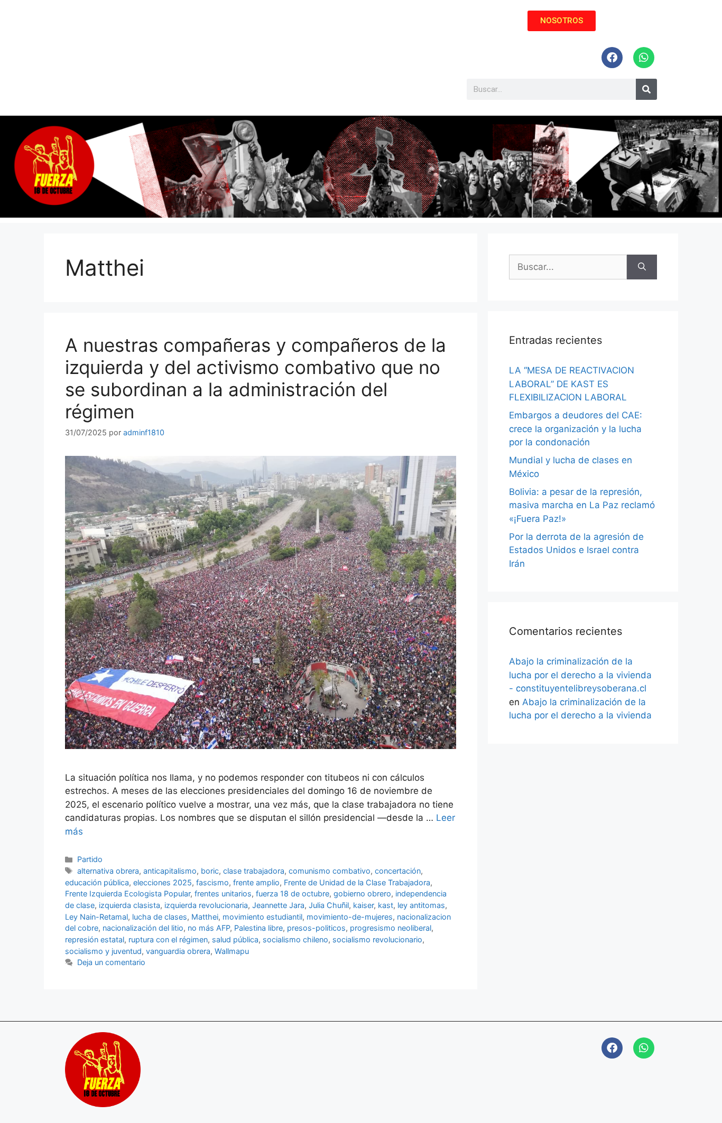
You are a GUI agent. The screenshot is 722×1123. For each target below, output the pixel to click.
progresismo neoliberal (390, 927)
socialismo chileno (295, 939)
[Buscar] (642, 267)
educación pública (97, 882)
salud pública (235, 939)
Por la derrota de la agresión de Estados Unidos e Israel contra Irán (576, 550)
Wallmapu (232, 951)
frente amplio (256, 882)
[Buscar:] (568, 267)
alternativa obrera (108, 870)
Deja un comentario (111, 962)
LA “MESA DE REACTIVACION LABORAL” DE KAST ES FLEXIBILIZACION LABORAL (571, 384)
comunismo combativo (330, 870)
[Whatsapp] (643, 57)
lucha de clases (159, 916)
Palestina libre (258, 927)
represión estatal (94, 939)
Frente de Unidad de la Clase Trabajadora (357, 882)
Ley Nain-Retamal (96, 916)
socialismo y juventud (103, 951)
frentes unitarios (223, 893)
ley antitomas (421, 905)
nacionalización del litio (143, 927)
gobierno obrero (362, 893)
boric (210, 870)
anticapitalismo (170, 870)
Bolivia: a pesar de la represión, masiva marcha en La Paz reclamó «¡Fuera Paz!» (582, 505)
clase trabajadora (253, 870)
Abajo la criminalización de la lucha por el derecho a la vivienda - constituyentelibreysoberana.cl (580, 675)
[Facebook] (612, 57)
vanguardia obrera (178, 951)
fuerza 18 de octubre (292, 893)
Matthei (204, 916)
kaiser (363, 905)
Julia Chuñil (329, 905)
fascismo (212, 882)
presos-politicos (316, 927)
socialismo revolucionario (377, 939)
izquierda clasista (129, 905)
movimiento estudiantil (262, 916)
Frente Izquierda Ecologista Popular (127, 893)
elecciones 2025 (162, 882)
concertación (398, 870)
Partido (90, 859)
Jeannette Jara (278, 905)
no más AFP (209, 927)
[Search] (646, 89)
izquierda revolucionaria (206, 905)
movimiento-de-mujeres (350, 916)
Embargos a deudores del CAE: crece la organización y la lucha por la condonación (575, 428)
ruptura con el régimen (168, 939)
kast (385, 905)
